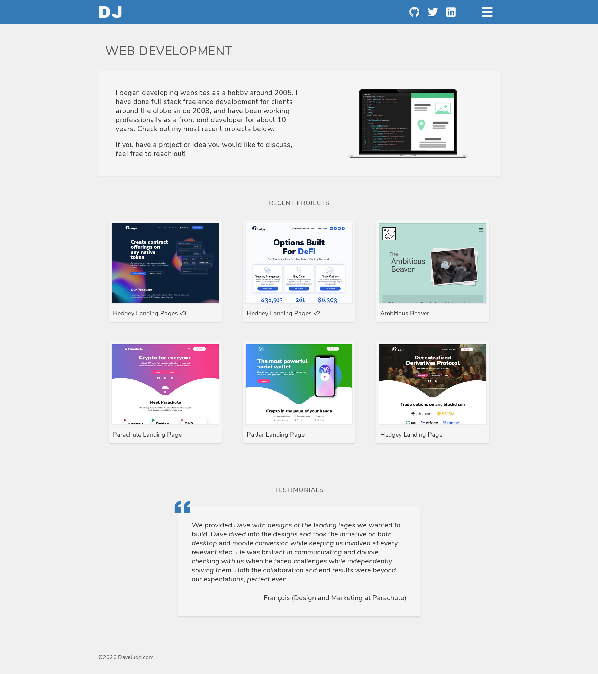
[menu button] (487, 12)
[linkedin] (450, 12)
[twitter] (432, 12)
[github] (414, 12)
